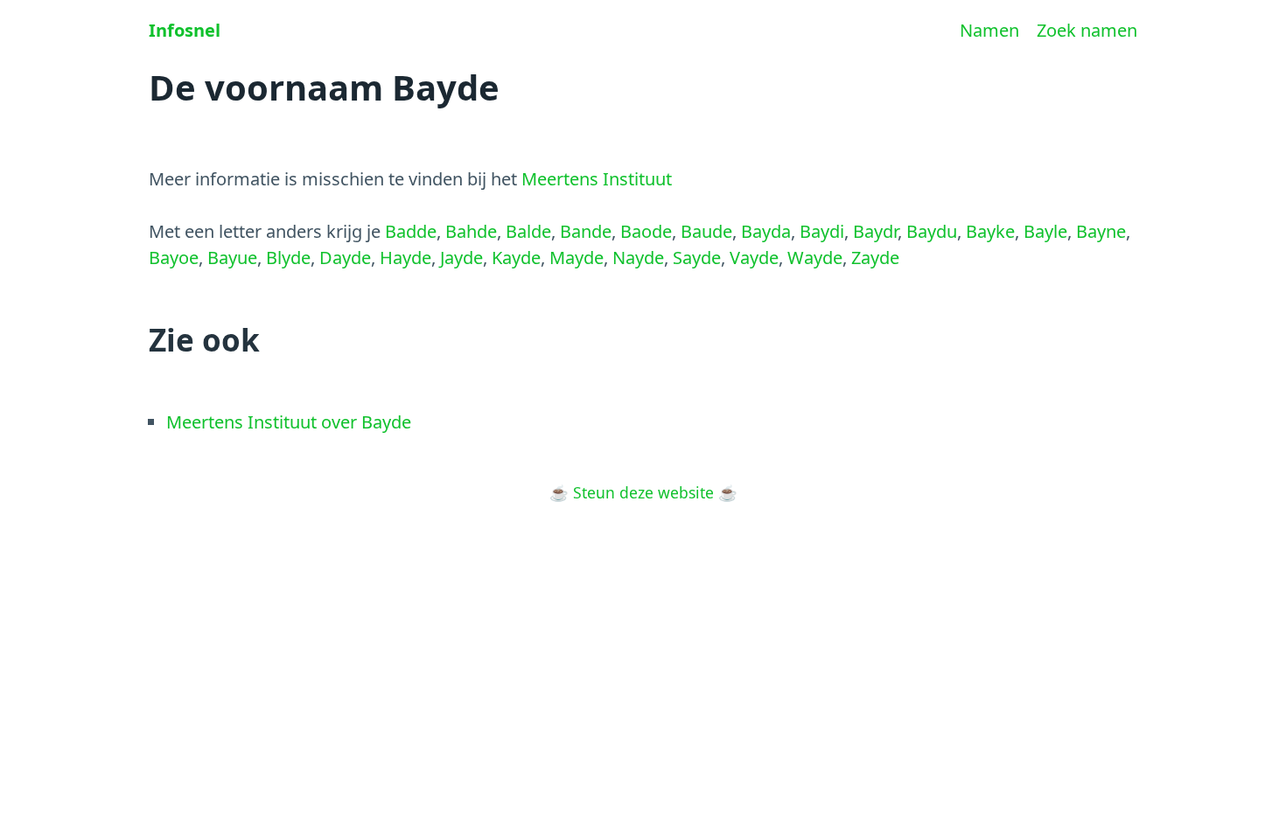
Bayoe (174, 257)
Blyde (288, 257)
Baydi (822, 231)
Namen (989, 30)
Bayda (766, 231)
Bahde (471, 231)
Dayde (345, 257)
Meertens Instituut (596, 179)
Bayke (990, 231)
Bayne (1101, 231)
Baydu (931, 231)
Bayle (1045, 231)
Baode (646, 231)
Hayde (405, 257)
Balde (528, 231)
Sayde (697, 257)
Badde (411, 231)
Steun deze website (643, 492)
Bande (586, 231)
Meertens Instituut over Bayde (288, 422)
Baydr (875, 231)
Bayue (232, 257)
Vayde (754, 257)
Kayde (516, 257)
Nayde (638, 257)
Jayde (461, 257)
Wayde (814, 257)
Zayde (875, 257)
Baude (706, 231)
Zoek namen (1087, 30)
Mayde (576, 257)
